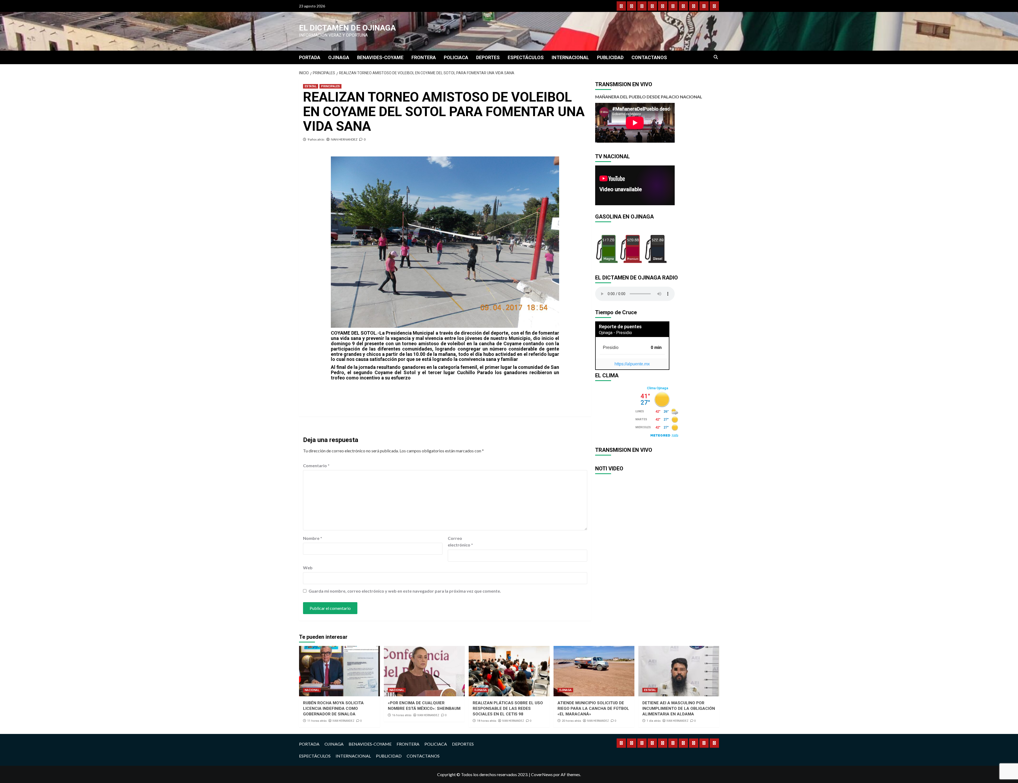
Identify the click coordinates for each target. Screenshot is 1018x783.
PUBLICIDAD (610, 57)
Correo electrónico (460, 542)
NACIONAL (312, 690)
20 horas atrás (571, 721)
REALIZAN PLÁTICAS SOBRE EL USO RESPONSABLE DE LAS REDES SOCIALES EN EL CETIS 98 (508, 708)
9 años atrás (316, 139)
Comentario (316, 465)
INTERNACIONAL (570, 57)
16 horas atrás (401, 715)
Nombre (312, 538)
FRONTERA (423, 57)
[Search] (716, 57)
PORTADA (309, 57)
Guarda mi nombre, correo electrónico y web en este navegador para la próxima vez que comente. (405, 590)
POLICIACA (456, 57)
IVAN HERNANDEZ (344, 139)
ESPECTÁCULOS (526, 57)
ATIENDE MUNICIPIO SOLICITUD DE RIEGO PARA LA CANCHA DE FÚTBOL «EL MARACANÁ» (593, 708)
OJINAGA (338, 57)
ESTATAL (311, 86)
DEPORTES (488, 57)
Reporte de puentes (620, 326)
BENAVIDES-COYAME (380, 57)
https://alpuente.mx (632, 364)
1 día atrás (654, 721)
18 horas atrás (486, 721)
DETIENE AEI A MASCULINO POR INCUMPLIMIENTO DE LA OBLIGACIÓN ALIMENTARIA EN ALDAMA (678, 708)
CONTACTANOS (649, 57)
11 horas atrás (317, 721)
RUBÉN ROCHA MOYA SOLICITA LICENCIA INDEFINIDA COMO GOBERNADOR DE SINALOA (333, 708)
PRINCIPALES (330, 86)
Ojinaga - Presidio (615, 332)
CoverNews (542, 774)
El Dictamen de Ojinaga (347, 27)
